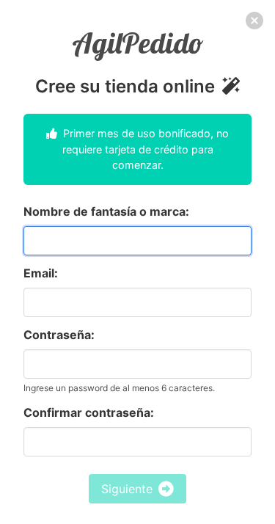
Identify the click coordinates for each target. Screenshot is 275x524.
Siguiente (127, 488)
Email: (40, 273)
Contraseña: (59, 334)
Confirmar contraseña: (88, 412)
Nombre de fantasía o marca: (106, 211)
